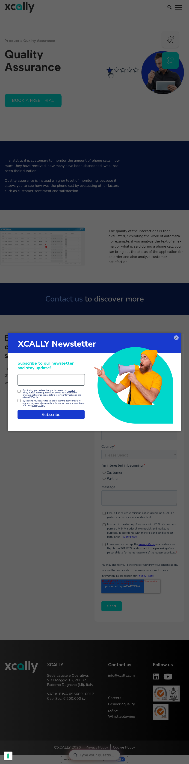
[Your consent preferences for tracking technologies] (8, 756)
